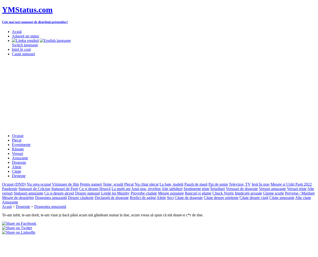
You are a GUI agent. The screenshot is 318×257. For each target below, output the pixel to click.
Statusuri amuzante (28, 193)
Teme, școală (113, 184)
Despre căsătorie (81, 198)
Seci (170, 198)
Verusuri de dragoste (242, 189)
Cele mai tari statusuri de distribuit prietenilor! (35, 22)
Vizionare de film (65, 184)
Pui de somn (218, 184)
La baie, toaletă (171, 184)
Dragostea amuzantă (51, 198)
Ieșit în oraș (261, 184)
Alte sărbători (172, 189)
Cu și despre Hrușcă (95, 189)
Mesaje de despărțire (18, 198)
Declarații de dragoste (112, 198)
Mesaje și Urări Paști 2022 (291, 184)
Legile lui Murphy (115, 193)
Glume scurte (273, 193)
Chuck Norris (223, 193)
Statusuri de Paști (64, 189)
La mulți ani (121, 189)
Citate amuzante (281, 198)
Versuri (17, 153)
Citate (16, 171)
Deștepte (19, 176)
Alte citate (303, 198)
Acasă (17, 31)
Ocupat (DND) (14, 184)
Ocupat (17, 136)
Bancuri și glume (198, 193)
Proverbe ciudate (144, 193)
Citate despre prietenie (221, 198)
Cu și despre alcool (59, 193)
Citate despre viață (253, 198)
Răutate (18, 149)
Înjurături (217, 189)
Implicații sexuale (248, 193)
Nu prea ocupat (39, 184)
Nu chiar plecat (147, 184)
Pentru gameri (91, 184)
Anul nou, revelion (146, 189)
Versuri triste (297, 189)
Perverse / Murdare (300, 193)
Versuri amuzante (272, 189)
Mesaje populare (171, 193)
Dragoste (19, 162)
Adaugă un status (25, 36)
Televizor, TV (240, 184)
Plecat (16, 140)
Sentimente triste (196, 189)
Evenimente (21, 145)
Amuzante (20, 158)
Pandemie (9, 189)
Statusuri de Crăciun (34, 189)
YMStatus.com (27, 9)
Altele (16, 167)
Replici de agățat (143, 198)
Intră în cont (21, 49)
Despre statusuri (87, 193)
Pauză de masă (195, 184)
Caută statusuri (23, 54)
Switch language (25, 45)
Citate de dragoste (189, 198)
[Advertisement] (159, 95)
